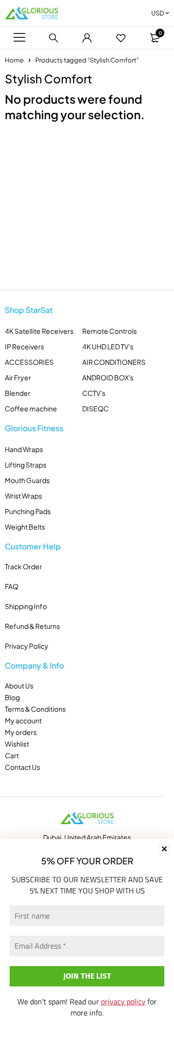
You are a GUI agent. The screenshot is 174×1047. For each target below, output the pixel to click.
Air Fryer (18, 377)
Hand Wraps (24, 449)
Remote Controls (109, 331)
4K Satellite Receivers (39, 331)
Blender (17, 393)
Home (14, 60)
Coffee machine (31, 408)
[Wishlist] (120, 38)
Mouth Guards (27, 480)
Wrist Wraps (23, 495)
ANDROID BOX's (107, 377)
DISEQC (95, 408)
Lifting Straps (25, 464)
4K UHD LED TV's (107, 346)
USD (157, 13)
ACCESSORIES (29, 362)
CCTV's (93, 393)
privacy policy (123, 1001)
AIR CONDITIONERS (113, 362)
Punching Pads (28, 511)
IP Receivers (24, 346)
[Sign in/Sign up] (87, 38)
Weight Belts (25, 526)
